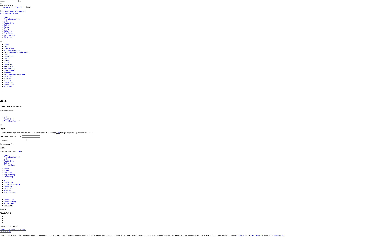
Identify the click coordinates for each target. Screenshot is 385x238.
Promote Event (9, 165)
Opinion (7, 25)
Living (6, 21)
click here (240, 235)
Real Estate (8, 33)
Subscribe (4, 13)
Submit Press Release (12, 184)
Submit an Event (6, 7)
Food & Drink (9, 23)
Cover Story (8, 177)
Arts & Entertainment (12, 19)
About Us (7, 80)
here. (20, 151)
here (58, 133)
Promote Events (10, 192)
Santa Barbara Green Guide (14, 74)
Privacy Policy (5, 232)
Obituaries (8, 31)
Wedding (7, 72)
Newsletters (19, 7)
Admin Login (8, 205)
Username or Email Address (10, 136)
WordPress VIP (278, 235)
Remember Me (7, 144)
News (6, 17)
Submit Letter (9, 204)
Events (6, 27)
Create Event (9, 84)
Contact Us (8, 82)
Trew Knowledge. (257, 235)
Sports (6, 29)
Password (3, 140)
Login (28, 7)
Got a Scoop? (13, 13)
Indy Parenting (9, 35)
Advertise (7, 78)
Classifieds (8, 37)
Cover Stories (9, 70)
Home (6, 44)
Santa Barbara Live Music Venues (16, 52)
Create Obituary (10, 202)
